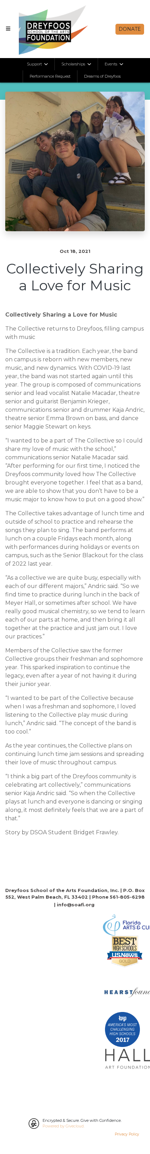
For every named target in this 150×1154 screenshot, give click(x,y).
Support (35, 64)
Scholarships (73, 64)
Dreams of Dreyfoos (102, 76)
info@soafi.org (76, 904)
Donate (130, 29)
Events (111, 64)
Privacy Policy (127, 1134)
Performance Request (50, 76)
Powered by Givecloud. (63, 1126)
